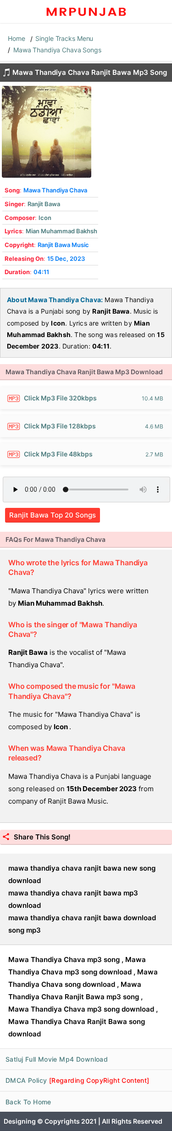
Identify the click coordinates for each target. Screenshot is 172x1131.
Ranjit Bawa (44, 204)
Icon (45, 217)
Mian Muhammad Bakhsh (61, 231)
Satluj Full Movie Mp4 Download (57, 1059)
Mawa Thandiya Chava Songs (57, 50)
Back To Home (28, 1102)
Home (16, 38)
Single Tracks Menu (64, 38)
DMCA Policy (78, 1080)
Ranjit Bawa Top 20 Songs (52, 515)
